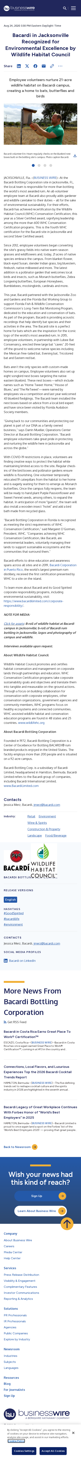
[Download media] (75, 155)
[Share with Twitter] (27, 66)
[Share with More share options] (60, 66)
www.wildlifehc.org (31, 723)
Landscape (35, 835)
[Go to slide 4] (50, 165)
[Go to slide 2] (39, 165)
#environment (13, 924)
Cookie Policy (16, 1440)
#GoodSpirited (14, 913)
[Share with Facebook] (35, 66)
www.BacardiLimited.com (21, 786)
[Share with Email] (44, 66)
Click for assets (14, 624)
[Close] (73, 1433)
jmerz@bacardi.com (47, 805)
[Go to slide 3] (45, 165)
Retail (31, 816)
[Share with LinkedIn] (19, 66)
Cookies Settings (24, 1450)
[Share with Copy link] (52, 66)
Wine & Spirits (37, 823)
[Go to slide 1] (33, 165)
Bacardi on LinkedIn (22, 961)
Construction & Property (44, 829)
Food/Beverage (55, 835)
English (10, 899)
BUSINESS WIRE (45, 178)
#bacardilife (11, 919)
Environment (47, 816)
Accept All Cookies (53, 1450)
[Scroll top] (67, 1223)
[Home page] (19, 8)
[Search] (64, 8)
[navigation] (73, 8)
